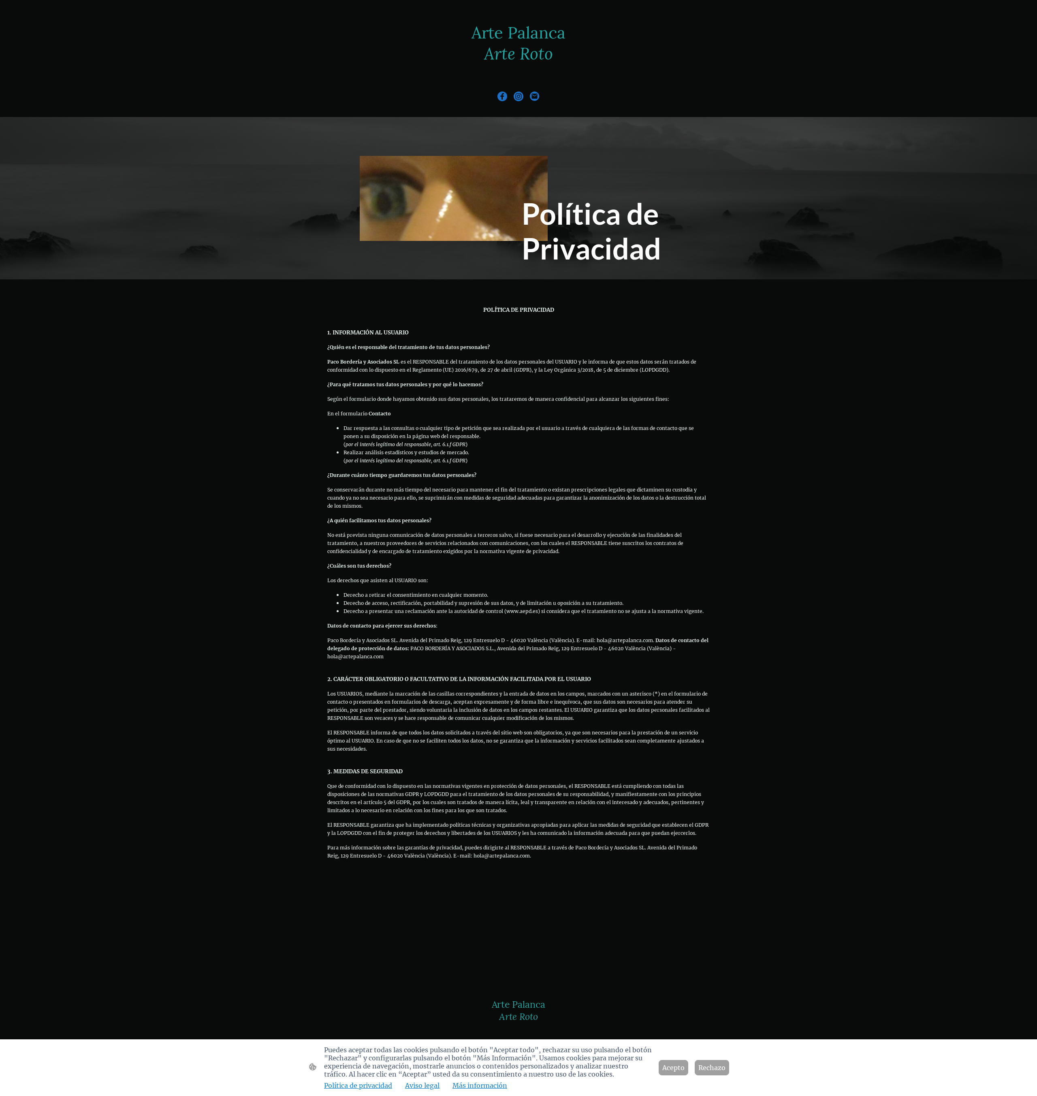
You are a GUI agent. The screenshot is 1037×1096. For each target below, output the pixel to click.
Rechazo (711, 1068)
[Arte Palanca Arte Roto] (518, 71)
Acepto (673, 1068)
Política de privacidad (358, 1085)
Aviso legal (422, 1085)
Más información (479, 1085)
